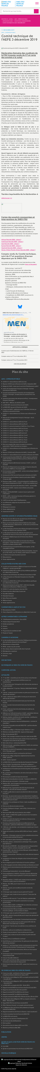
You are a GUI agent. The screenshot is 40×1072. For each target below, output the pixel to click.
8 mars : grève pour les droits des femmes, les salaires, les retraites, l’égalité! (18, 710)
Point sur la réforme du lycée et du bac (13, 806)
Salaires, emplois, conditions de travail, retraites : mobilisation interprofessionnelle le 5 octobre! (20, 718)
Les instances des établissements (12, 1021)
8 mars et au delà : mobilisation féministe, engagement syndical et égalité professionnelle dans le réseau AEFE (20, 974)
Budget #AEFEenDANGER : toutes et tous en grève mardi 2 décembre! (19, 493)
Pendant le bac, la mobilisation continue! (14, 939)
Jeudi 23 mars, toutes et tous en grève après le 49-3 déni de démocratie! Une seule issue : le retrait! (19, 923)
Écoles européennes (8, 624)
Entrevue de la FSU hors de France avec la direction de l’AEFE (20, 475)
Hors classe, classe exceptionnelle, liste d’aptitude (16, 649)
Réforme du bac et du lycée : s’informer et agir (15, 781)
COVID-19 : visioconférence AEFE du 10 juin (15, 440)
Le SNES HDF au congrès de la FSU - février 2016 (16, 985)
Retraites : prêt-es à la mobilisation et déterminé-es (17, 930)
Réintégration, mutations (10, 651)
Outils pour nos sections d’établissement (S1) (15, 1019)
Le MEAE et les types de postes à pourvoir (14, 555)
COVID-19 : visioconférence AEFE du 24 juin (15, 442)
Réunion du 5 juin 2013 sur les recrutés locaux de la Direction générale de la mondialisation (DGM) (19, 520)
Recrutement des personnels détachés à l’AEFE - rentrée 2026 (20, 486)
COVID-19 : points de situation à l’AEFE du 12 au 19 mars (18, 426)
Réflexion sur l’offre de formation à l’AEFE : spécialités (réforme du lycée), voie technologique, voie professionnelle (20, 714)
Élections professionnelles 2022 (11, 1028)
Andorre (5, 628)
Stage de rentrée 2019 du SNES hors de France (15, 992)
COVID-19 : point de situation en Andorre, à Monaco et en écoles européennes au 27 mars (19, 820)
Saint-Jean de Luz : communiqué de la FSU (14, 743)
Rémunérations (7, 505)
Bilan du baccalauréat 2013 (10, 734)
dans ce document (31, 264)
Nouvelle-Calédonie (8, 594)
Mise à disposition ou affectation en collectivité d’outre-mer (19, 612)
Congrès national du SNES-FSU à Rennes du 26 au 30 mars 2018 (20, 997)
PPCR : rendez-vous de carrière (11, 647)
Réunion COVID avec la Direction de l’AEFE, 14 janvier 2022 (19, 452)
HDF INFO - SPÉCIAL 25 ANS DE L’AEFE (14, 403)
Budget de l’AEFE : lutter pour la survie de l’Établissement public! (21, 386)
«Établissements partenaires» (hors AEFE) (14, 619)
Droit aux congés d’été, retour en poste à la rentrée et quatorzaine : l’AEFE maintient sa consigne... (17, 445)
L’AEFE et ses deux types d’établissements (14, 500)
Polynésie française (8, 596)
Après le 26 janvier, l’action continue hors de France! (17, 753)
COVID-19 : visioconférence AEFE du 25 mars (15, 428)
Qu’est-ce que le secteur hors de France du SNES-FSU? (18, 1049)
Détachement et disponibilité (11, 644)
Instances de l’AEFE (8, 511)
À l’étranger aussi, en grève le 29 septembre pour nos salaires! (20, 913)
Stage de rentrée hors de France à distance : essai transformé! (20, 1012)
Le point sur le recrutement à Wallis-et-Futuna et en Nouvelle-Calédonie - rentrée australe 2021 (19, 567)
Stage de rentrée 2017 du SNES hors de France (15, 994)
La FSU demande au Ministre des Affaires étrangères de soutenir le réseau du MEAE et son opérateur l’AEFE (21, 529)
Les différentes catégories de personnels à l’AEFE (16, 502)
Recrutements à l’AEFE (9, 610)
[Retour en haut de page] (35, 1068)
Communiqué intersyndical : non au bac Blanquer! (17, 871)
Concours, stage (7, 653)
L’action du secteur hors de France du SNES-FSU (16, 1014)
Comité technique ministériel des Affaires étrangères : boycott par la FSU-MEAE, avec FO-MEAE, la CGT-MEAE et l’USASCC (20, 552)
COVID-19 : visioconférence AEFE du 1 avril (15, 431)
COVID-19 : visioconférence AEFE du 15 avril (15, 435)
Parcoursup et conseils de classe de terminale (15, 777)
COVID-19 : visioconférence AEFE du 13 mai (15, 438)
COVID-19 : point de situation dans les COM (15, 589)
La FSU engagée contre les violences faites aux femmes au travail (21, 865)
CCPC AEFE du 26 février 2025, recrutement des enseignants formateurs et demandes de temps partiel (19, 961)
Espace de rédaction (21, 1065)
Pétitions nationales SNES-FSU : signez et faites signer (18, 732)
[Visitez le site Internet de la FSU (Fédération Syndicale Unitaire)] (20, 1063)
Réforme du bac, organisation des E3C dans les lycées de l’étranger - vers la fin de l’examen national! (18, 789)
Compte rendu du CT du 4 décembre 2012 (13, 356)
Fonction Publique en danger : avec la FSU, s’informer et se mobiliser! (19, 809)
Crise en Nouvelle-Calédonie (11, 958)
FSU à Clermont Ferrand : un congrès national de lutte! (18, 1005)
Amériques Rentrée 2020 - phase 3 (12, 242)
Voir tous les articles (20, 364)
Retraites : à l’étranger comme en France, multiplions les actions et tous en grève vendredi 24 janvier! (20, 836)
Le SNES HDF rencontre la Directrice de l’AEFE (15, 405)
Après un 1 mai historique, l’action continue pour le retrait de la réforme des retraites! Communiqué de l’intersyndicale (20, 946)
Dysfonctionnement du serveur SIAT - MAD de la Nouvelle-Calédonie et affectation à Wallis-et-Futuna (19, 586)
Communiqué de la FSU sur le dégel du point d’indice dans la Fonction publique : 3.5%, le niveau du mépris (19, 910)
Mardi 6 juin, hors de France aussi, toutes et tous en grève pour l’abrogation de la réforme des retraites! (20, 740)
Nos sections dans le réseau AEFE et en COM (15, 1025)
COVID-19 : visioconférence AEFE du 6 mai (15, 382)
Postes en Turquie (8, 633)
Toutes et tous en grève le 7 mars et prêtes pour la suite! (18, 932)
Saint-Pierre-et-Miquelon (10, 598)
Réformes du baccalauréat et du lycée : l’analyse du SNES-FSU (20, 779)
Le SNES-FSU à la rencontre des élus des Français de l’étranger (20, 762)
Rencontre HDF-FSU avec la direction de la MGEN (16, 813)
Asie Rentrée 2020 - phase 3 (10, 244)
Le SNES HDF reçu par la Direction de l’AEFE (15, 407)
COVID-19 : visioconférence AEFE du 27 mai (15, 422)
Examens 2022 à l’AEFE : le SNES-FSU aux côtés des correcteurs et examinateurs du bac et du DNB (20, 906)
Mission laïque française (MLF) (11, 622)
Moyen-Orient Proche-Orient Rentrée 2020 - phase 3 (18, 250)
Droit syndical (7, 1023)
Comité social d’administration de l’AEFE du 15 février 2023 (17, 352)
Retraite (5, 656)
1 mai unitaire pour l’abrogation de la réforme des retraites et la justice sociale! (20, 685)
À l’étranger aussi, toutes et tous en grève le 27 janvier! (18, 892)
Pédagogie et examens (9, 507)
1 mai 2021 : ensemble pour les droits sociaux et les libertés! (20, 678)
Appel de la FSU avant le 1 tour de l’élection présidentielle (19, 898)
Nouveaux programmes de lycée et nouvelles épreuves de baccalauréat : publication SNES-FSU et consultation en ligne (19, 824)
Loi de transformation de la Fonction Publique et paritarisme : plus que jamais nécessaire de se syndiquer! (20, 641)
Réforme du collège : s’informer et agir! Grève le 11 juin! (18, 730)
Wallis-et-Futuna (7, 600)
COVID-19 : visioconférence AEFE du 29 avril (15, 424)
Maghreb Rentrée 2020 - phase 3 (11, 248)
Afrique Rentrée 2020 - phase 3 (11, 240)
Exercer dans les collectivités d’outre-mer (14, 591)
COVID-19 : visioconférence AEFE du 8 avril (15, 433)
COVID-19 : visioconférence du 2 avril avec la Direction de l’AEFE (20, 455)
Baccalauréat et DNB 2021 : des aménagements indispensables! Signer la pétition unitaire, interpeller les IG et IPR (20, 847)
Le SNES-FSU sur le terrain (10, 1016)
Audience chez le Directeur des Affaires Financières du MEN (19, 575)
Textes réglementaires (9, 509)
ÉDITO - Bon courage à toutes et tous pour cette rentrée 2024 (19, 736)
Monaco (5, 626)
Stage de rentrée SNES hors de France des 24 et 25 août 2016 (19, 988)
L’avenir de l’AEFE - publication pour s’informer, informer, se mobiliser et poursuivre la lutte (19, 410)
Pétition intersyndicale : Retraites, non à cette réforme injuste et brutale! (21, 855)
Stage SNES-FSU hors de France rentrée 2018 (15, 1003)
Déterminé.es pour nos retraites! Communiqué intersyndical (19, 919)
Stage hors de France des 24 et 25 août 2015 (15, 990)
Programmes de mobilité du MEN (12, 631)
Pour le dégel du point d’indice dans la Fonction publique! (19, 862)
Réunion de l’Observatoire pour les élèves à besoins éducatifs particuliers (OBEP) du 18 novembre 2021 (20, 468)
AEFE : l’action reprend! (9, 760)
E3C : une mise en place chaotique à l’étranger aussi (17, 840)
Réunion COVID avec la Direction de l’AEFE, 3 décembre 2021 (20, 384)
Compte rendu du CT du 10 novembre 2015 (14, 360)
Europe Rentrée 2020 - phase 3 (11, 246)
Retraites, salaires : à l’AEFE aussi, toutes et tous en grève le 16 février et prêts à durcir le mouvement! (19, 880)
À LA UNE (5, 1046)
